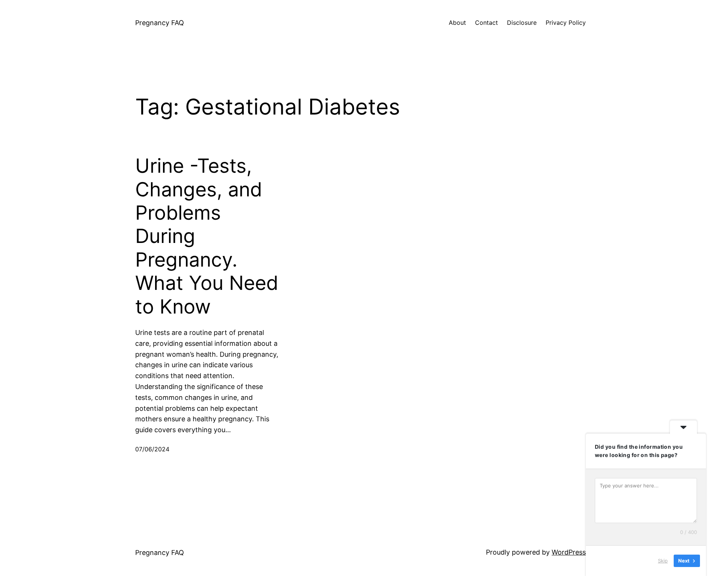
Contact (486, 22)
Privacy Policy (566, 22)
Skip (663, 561)
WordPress (569, 552)
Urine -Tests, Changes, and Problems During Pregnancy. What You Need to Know (206, 236)
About (457, 22)
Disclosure (522, 22)
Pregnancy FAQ (159, 23)
